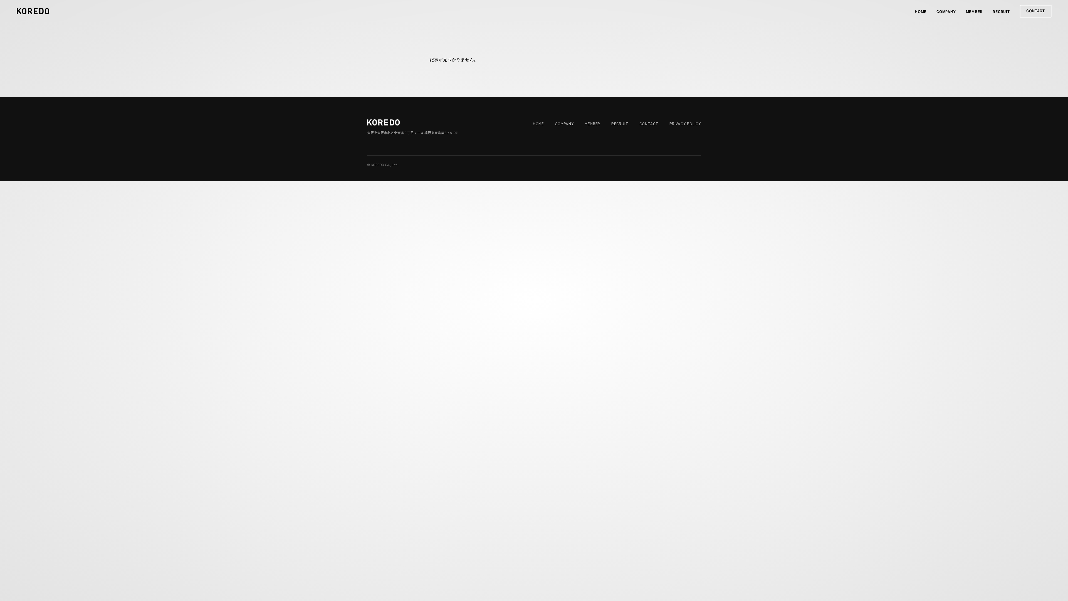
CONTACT (1035, 11)
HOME (920, 11)
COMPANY (946, 11)
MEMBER (974, 11)
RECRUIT (1001, 11)
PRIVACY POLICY (685, 123)
